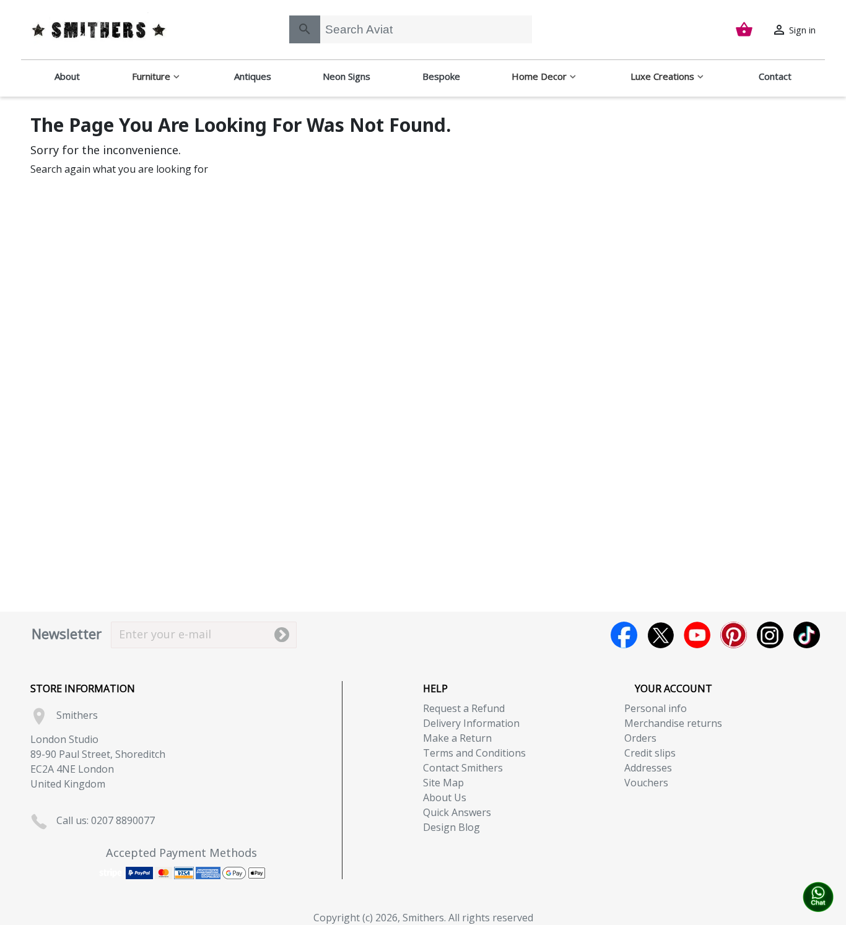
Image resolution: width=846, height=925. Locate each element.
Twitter (660, 635)
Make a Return (457, 738)
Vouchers (646, 782)
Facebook (624, 635)
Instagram (770, 635)
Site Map (443, 782)
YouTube (697, 635)
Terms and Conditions (474, 753)
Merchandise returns (673, 723)
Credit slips (650, 753)
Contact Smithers (463, 768)
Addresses (648, 768)
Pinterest (733, 635)
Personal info (655, 708)
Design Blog (451, 827)
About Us (444, 797)
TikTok (806, 635)
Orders (640, 738)
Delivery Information (471, 723)
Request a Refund (464, 708)
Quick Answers (457, 812)
